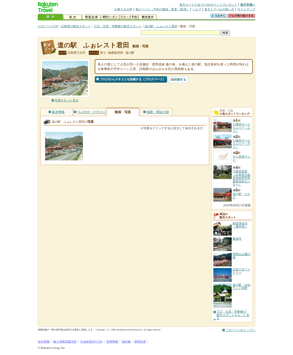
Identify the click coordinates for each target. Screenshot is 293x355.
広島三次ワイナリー (241, 271)
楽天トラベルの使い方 (219, 9)
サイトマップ (246, 9)
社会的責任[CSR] (91, 341)
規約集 (126, 341)
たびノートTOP (48, 26)
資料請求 (140, 341)
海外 (72, 17)
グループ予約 (129, 17)
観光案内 (147, 17)
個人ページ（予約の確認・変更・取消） (162, 9)
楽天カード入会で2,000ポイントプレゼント (208, 4)
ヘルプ (196, 9)
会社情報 (44, 341)
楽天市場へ (247, 4)
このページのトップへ (240, 330)
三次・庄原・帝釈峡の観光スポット (117, 26)
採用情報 (112, 341)
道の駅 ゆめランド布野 (241, 286)
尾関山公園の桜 (241, 255)
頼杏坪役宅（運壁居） (240, 225)
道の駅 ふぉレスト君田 (160, 26)
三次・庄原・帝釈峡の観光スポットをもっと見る (233, 315)
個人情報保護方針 (65, 341)
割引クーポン (110, 17)
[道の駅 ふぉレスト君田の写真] (64, 158)
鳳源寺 (237, 238)
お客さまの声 (123, 9)
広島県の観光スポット (76, 26)
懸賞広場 (91, 17)
